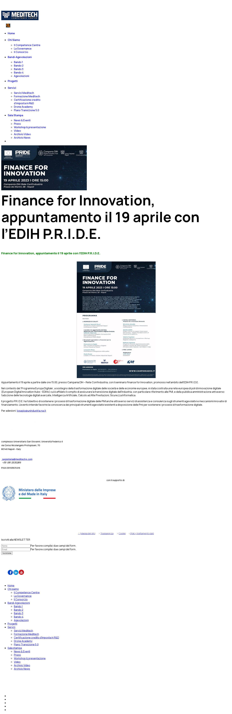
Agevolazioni (21, 76)
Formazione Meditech (27, 96)
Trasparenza (106, 533)
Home (11, 33)
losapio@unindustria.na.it (31, 410)
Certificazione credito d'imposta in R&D (27, 101)
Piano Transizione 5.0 (26, 110)
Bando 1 (18, 62)
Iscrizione (7, 553)
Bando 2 (18, 65)
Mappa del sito (87, 533)
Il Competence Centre (27, 45)
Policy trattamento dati (142, 533)
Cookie (122, 533)
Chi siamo (14, 40)
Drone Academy (23, 106)
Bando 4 (19, 72)
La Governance (23, 48)
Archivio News (22, 137)
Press (17, 123)
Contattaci (7, 22)
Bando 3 (18, 69)
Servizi (12, 88)
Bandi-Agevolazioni (20, 57)
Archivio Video (22, 134)
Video (17, 130)
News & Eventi (22, 120)
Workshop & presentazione (30, 127)
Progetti (13, 81)
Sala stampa (15, 115)
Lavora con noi (17, 561)
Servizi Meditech (24, 93)
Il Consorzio (21, 52)
